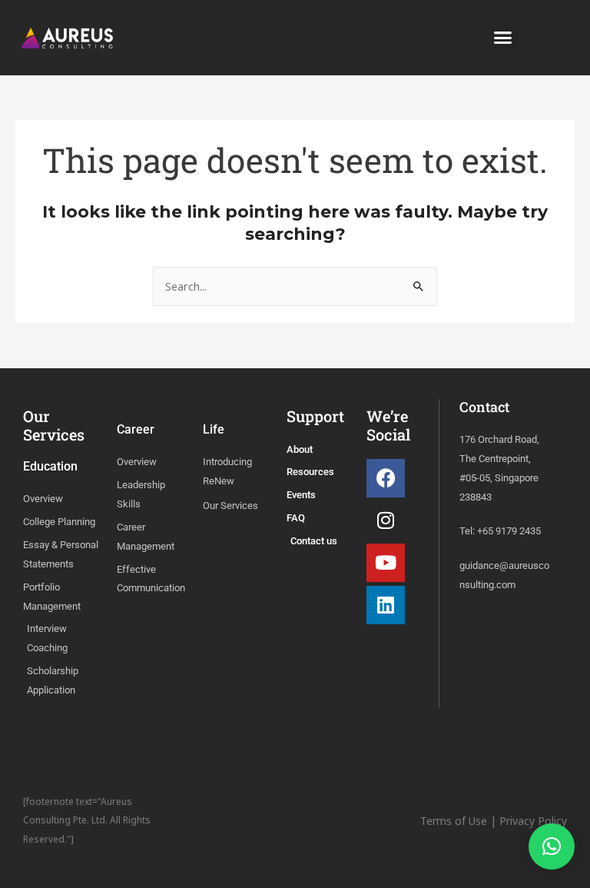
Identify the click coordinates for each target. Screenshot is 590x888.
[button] (503, 37)
